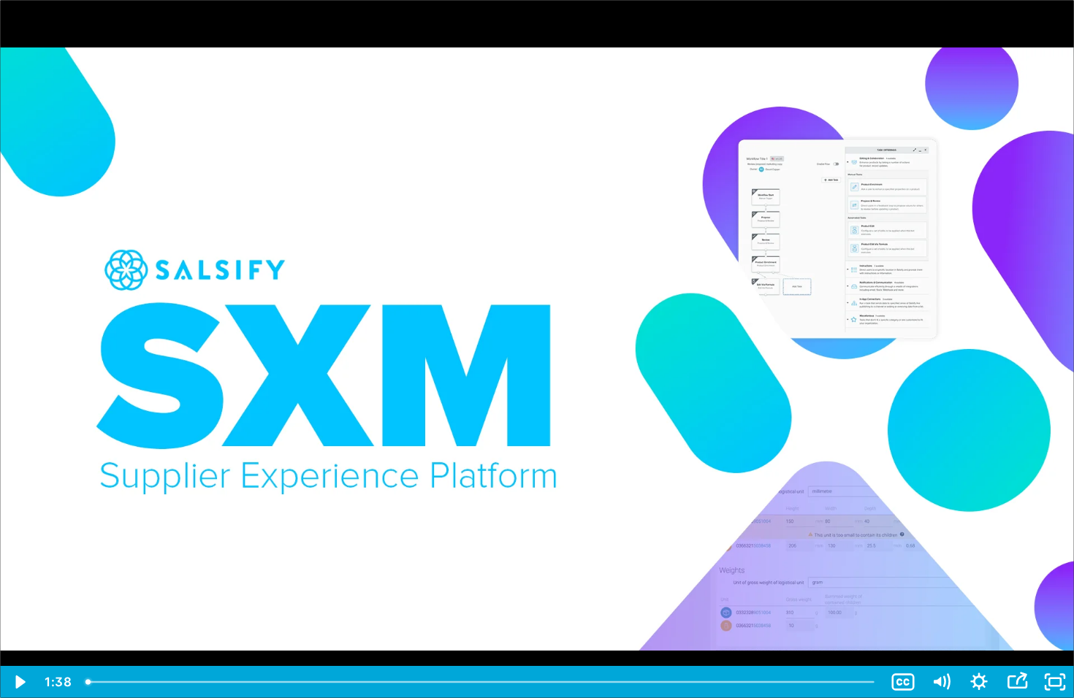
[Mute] (941, 682)
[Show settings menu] (979, 682)
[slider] (481, 682)
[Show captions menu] (903, 682)
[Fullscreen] (1055, 682)
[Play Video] (19, 682)
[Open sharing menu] (1017, 682)
